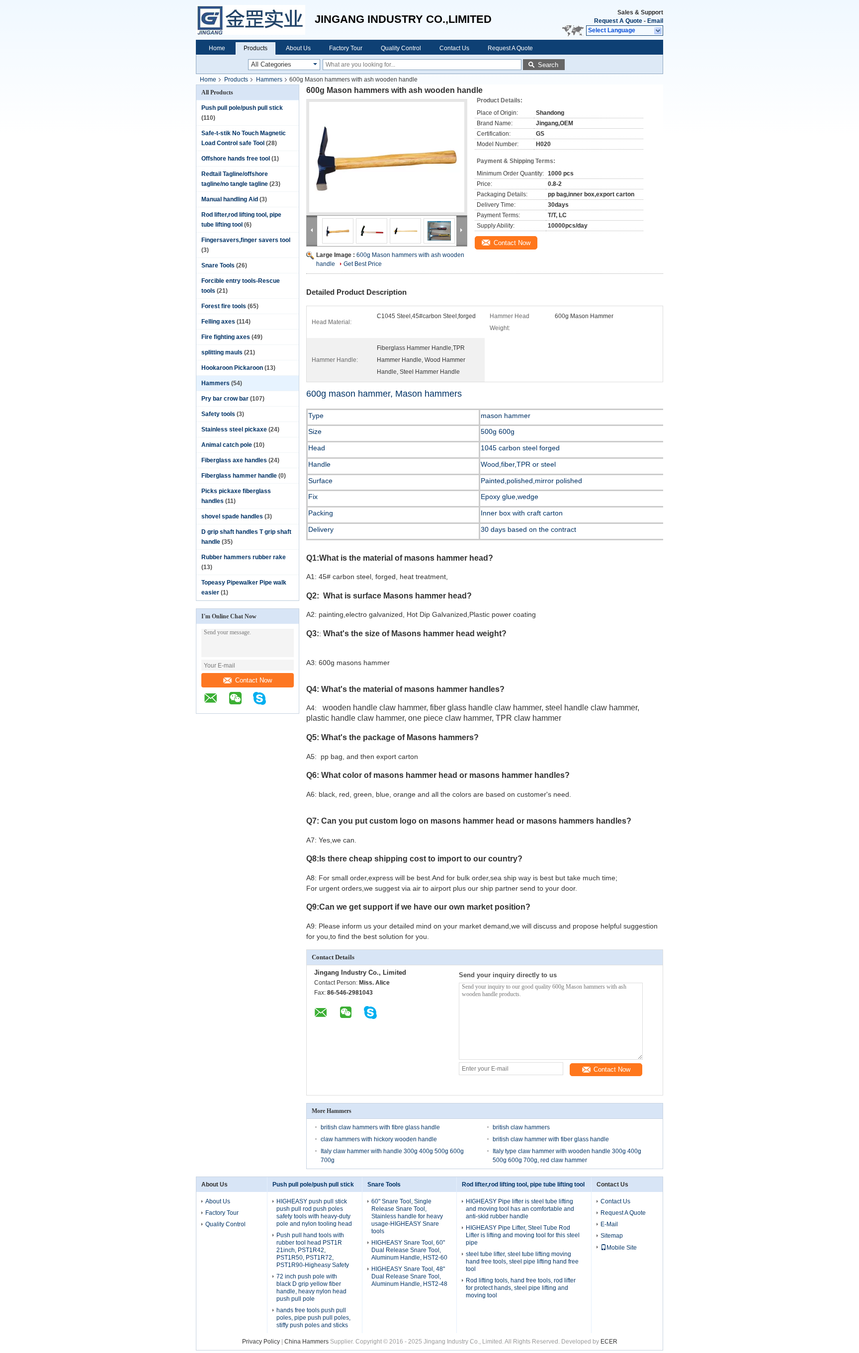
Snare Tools (218, 265)
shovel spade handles (232, 516)
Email (655, 20)
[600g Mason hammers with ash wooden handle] (386, 157)
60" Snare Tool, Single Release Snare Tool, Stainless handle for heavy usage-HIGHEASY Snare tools (407, 1216)
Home (217, 48)
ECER (609, 1341)
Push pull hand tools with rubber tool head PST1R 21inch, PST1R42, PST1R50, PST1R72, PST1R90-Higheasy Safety (312, 1250)
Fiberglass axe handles (234, 460)
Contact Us (454, 48)
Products (255, 48)
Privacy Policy (261, 1341)
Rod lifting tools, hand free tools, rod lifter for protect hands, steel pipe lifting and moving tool (521, 1288)
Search (548, 65)
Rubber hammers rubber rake (243, 557)
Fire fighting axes (225, 337)
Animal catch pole (226, 444)
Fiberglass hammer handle (239, 475)
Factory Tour (345, 48)
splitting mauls (222, 352)
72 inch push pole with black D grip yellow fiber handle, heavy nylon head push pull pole (311, 1287)
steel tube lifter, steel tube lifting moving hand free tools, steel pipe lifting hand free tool (522, 1261)
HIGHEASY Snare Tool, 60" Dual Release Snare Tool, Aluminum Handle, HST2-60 (409, 1250)
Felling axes (218, 321)
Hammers (269, 79)
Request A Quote (618, 20)
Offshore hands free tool (235, 158)
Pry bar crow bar (225, 398)
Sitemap (612, 1235)
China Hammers (306, 1341)
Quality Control (401, 48)
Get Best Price (363, 263)
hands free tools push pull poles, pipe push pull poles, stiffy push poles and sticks (313, 1318)
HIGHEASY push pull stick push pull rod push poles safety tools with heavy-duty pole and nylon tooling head (314, 1212)
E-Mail (609, 1224)
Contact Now (253, 680)
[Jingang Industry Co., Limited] (255, 20)
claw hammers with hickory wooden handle (379, 1139)
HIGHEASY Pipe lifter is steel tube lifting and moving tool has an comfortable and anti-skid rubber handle (520, 1209)
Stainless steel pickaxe (234, 429)
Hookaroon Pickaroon (232, 367)
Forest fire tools (223, 306)
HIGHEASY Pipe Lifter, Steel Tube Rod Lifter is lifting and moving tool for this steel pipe (523, 1235)
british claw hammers (521, 1127)
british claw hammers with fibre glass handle (380, 1127)
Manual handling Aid (229, 199)
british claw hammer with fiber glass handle (551, 1139)
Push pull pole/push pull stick (242, 107)
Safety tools (218, 414)
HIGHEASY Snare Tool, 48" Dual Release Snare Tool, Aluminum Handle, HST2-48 (409, 1276)
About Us (298, 48)
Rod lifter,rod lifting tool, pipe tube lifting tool (523, 1184)
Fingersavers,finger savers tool (245, 240)
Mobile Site (621, 1247)
